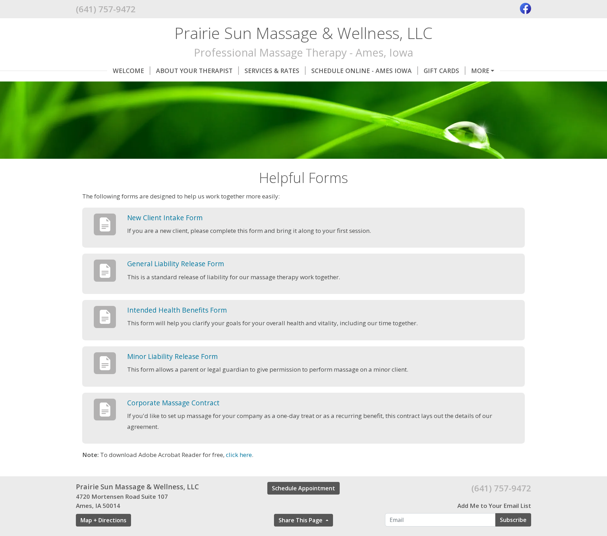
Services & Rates (271, 70)
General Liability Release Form (175, 263)
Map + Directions (103, 520)
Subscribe (513, 520)
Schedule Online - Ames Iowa (361, 70)
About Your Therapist (194, 70)
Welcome (128, 70)
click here (239, 455)
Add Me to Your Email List (494, 506)
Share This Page (301, 520)
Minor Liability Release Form (172, 356)
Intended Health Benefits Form (177, 310)
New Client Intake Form (165, 217)
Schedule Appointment (303, 488)
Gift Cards (441, 70)
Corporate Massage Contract (173, 402)
